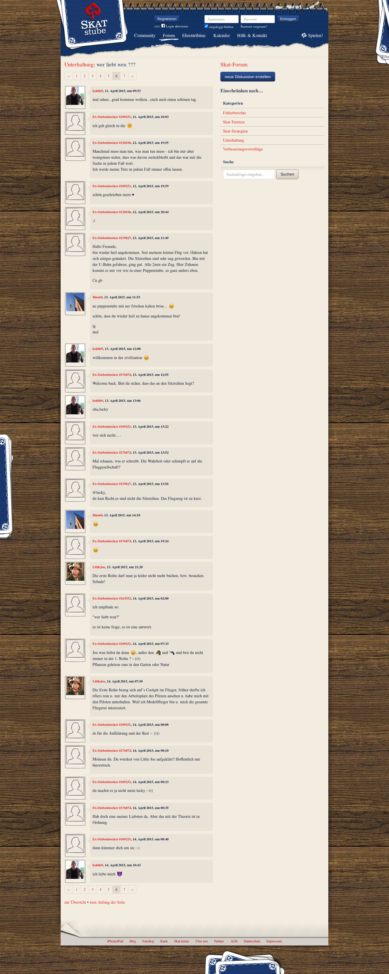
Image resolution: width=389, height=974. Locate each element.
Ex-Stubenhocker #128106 (112, 142)
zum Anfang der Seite (107, 902)
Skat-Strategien (235, 131)
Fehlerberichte (234, 112)
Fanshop (148, 941)
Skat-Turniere (234, 122)
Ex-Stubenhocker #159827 (112, 237)
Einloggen (288, 19)
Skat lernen (181, 941)
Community (144, 35)
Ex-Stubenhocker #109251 (112, 116)
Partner (219, 941)
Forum (169, 35)
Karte (164, 941)
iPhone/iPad (115, 941)
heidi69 (98, 90)
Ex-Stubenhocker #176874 (112, 374)
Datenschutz (252, 941)
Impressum (274, 941)
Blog (133, 941)
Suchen (287, 174)
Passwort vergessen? (254, 26)
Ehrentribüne (194, 35)
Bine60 (98, 297)
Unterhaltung (79, 64)
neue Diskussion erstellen (248, 76)
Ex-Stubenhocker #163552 (112, 598)
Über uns (201, 941)
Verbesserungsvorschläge (243, 149)
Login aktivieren (177, 26)
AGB (234, 941)
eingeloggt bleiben (221, 27)
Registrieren (167, 19)
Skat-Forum (233, 64)
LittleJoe (99, 567)
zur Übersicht (75, 902)
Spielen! (315, 35)
